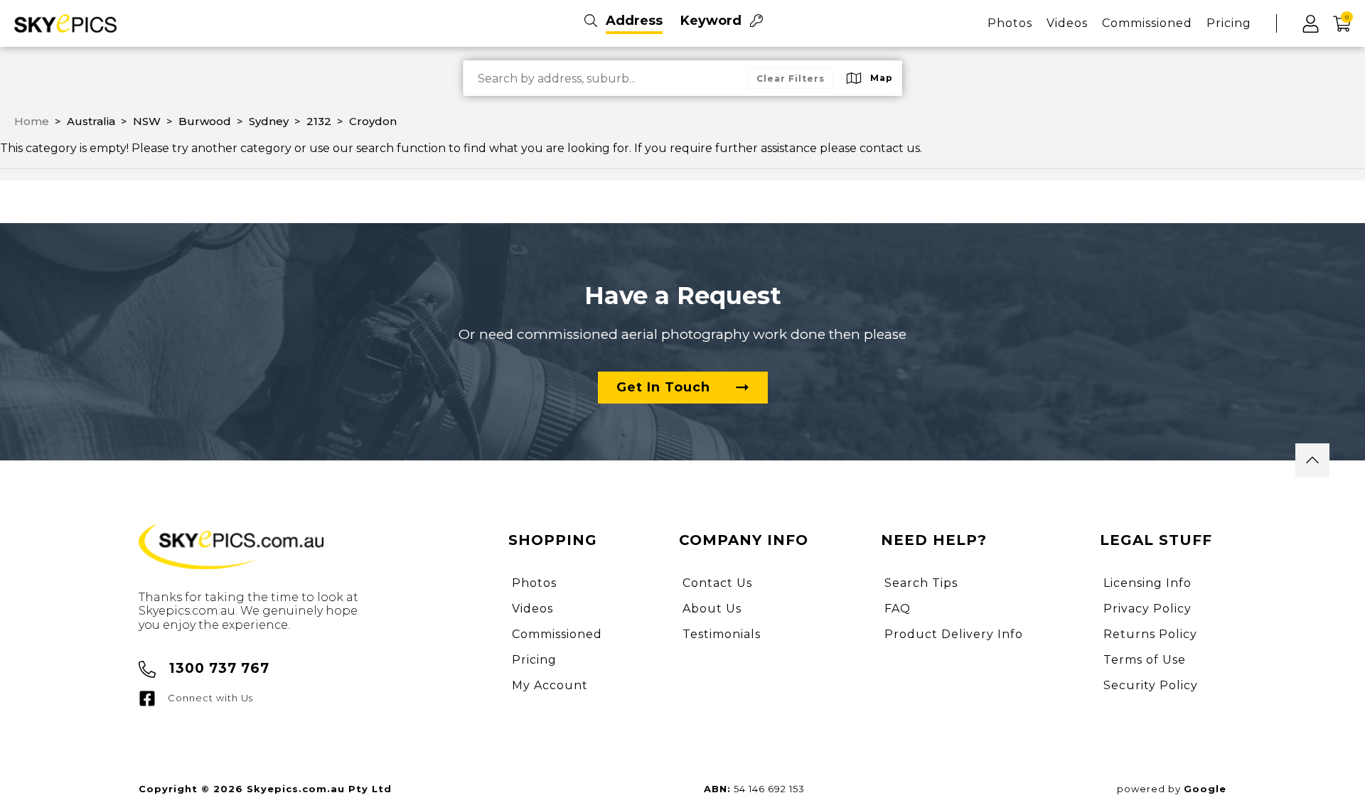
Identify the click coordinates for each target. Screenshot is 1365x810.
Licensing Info (1147, 583)
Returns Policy (1150, 634)
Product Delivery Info (953, 634)
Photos (1009, 23)
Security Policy (1150, 685)
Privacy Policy (1147, 608)
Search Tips (921, 583)
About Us (712, 608)
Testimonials (721, 634)
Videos (1067, 23)
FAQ (897, 608)
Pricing (1228, 23)
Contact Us (717, 583)
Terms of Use (1144, 659)
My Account (550, 685)
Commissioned (1147, 23)
